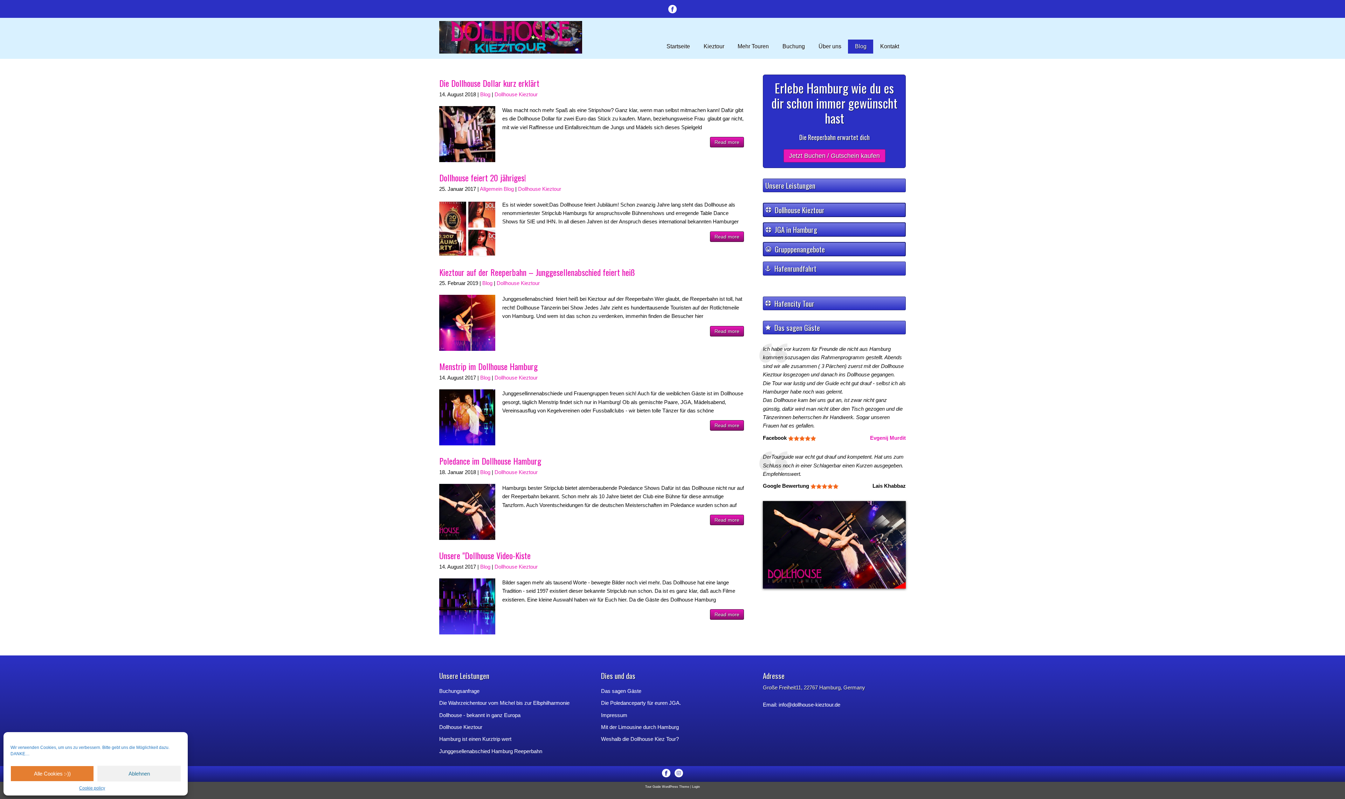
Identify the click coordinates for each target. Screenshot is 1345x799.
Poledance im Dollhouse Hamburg (490, 460)
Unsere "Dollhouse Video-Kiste (485, 555)
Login (696, 786)
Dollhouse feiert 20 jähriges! (482, 177)
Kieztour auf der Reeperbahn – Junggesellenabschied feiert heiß (537, 272)
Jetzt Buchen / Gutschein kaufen (834, 155)
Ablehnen (139, 774)
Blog (485, 94)
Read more (727, 142)
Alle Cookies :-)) (52, 774)
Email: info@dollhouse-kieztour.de (801, 705)
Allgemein (491, 189)
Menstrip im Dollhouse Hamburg (488, 366)
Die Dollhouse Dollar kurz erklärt (489, 83)
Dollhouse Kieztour (516, 94)
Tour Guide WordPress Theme (667, 786)
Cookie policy (92, 788)
